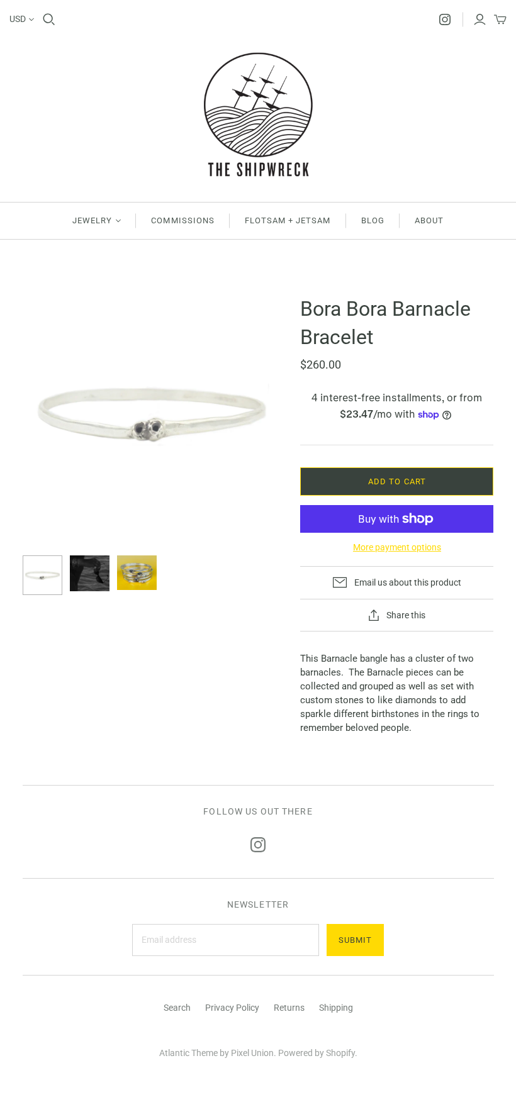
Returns (289, 1008)
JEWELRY (92, 220)
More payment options (397, 547)
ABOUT (429, 220)
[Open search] (49, 19)
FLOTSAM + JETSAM (288, 220)
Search (177, 1008)
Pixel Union (252, 1053)
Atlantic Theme (188, 1053)
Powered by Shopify (316, 1053)
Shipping (336, 1008)
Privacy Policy (232, 1008)
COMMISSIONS (182, 220)
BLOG (372, 220)
